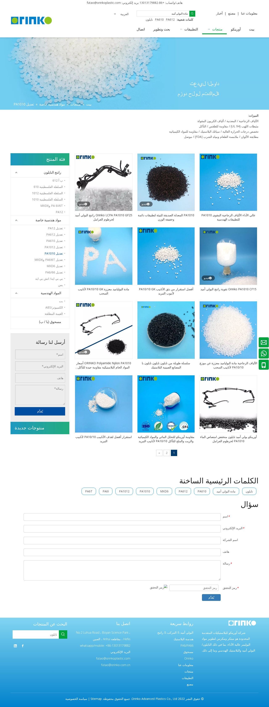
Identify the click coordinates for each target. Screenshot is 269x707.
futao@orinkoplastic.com (104, 3)
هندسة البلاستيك (183, 639)
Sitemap (96, 699)
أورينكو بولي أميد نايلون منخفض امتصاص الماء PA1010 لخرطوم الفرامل (228, 439)
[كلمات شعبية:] (192, 14)
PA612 (170, 19)
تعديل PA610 (54, 241)
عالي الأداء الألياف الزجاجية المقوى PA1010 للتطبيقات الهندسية (228, 217)
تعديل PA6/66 (54, 272)
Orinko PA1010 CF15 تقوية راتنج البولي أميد (228, 289)
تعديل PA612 (54, 234)
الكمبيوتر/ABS (54, 307)
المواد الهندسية (51, 293)
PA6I (106, 491)
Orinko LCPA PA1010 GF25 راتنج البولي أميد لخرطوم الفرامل (103, 217)
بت (61, 301)
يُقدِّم (40, 411)
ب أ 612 (58, 180)
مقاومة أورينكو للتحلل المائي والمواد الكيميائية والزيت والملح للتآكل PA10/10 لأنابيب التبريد (166, 439)
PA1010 (145, 491)
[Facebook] (22, 646)
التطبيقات (187, 678)
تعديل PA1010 (54, 253)
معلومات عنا (249, 13)
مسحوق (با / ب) (50, 321)
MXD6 (164, 491)
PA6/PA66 (187, 646)
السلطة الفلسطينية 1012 (47, 193)
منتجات (189, 671)
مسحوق (188, 652)
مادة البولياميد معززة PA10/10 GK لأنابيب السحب (103, 291)
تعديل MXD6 (55, 266)
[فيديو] (166, 182)
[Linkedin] (15, 646)
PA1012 (124, 491)
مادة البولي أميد (226, 491)
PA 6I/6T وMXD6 (51, 206)
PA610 (159, 19)
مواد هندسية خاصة (48, 220)
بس (60, 285)
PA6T (88, 491)
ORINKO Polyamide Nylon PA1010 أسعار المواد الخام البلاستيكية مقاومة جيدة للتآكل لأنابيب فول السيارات (103, 365)
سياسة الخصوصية (76, 699)
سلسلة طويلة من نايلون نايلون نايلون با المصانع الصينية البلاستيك (166, 365)
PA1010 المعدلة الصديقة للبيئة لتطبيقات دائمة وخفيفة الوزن (166, 217)
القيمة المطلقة (54, 314)
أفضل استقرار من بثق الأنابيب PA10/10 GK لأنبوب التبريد (166, 291)
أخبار (219, 13)
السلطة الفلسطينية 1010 (47, 199)
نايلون (149, 19)
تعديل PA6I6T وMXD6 (48, 260)
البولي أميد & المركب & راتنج (175, 632)
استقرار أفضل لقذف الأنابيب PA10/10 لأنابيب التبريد (103, 439)
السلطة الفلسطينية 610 (48, 187)
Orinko (188, 658)
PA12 (59, 212)
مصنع (231, 13)
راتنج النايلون (52, 172)
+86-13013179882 (152, 3)
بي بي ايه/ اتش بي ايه (49, 279)
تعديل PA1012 (54, 247)
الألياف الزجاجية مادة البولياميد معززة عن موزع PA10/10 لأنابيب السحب (228, 365)
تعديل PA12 (55, 228)
